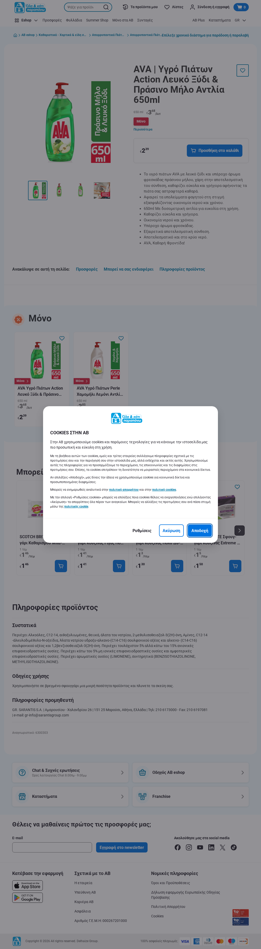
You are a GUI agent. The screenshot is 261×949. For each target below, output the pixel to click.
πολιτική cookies (164, 489)
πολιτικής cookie (76, 506)
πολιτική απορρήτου (124, 489)
